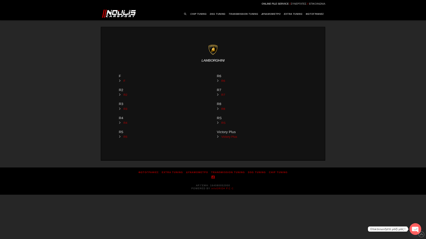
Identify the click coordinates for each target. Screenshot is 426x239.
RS (223, 122)
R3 (125, 109)
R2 (125, 94)
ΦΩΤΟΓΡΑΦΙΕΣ (148, 172)
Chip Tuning (278, 172)
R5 (125, 136)
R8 (223, 109)
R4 (125, 122)
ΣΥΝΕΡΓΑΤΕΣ (298, 3)
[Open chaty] (415, 229)
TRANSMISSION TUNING (228, 172)
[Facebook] (213, 177)
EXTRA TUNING (172, 172)
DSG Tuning (257, 172)
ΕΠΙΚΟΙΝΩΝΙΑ (317, 3)
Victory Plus (229, 136)
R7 (223, 94)
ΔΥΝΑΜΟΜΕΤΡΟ (197, 172)
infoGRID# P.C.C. (223, 188)
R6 (223, 80)
